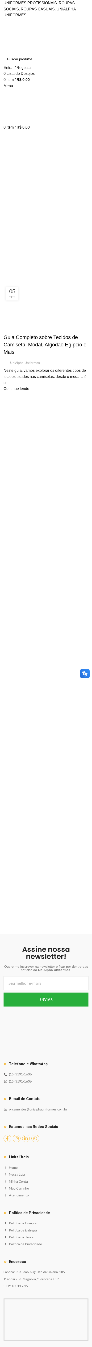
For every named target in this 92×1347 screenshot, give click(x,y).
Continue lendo (16, 389)
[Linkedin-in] (26, 1138)
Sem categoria (18, 329)
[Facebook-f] (7, 1138)
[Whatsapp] (35, 1138)
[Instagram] (16, 1138)
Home (8, 276)
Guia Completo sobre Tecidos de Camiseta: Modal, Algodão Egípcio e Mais (45, 344)
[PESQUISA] (82, 59)
